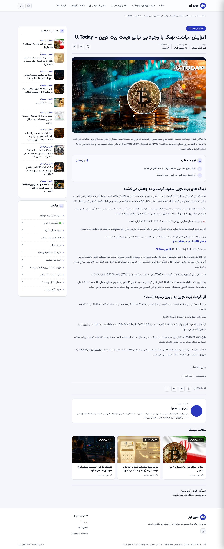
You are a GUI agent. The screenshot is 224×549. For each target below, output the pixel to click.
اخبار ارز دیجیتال (119, 6)
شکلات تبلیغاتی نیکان (41, 238)
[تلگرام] (81, 46)
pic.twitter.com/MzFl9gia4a (189, 242)
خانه (161, 6)
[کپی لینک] (88, 46)
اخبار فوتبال (41, 245)
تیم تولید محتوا (199, 48)
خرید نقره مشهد (41, 260)
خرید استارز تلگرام (41, 230)
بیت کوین (188, 376)
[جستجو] (28, 6)
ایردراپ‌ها (61, 6)
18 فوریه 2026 (164, 249)
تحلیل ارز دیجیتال (97, 6)
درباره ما (84, 522)
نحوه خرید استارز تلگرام (41, 275)
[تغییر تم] (21, 6)
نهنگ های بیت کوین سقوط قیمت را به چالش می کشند (169, 168)
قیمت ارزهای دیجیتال (144, 6)
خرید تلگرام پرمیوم (41, 289)
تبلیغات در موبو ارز (79, 533)
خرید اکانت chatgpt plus (41, 253)
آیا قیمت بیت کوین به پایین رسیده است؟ (176, 175)
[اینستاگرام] (203, 531)
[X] (75, 46)
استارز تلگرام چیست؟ (41, 282)
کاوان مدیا (22, 544)
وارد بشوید (178, 495)
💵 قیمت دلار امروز (41, 223)
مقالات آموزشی (77, 6)
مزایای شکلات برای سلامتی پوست (41, 267)
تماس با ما (83, 527)
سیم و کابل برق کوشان (41, 215)
